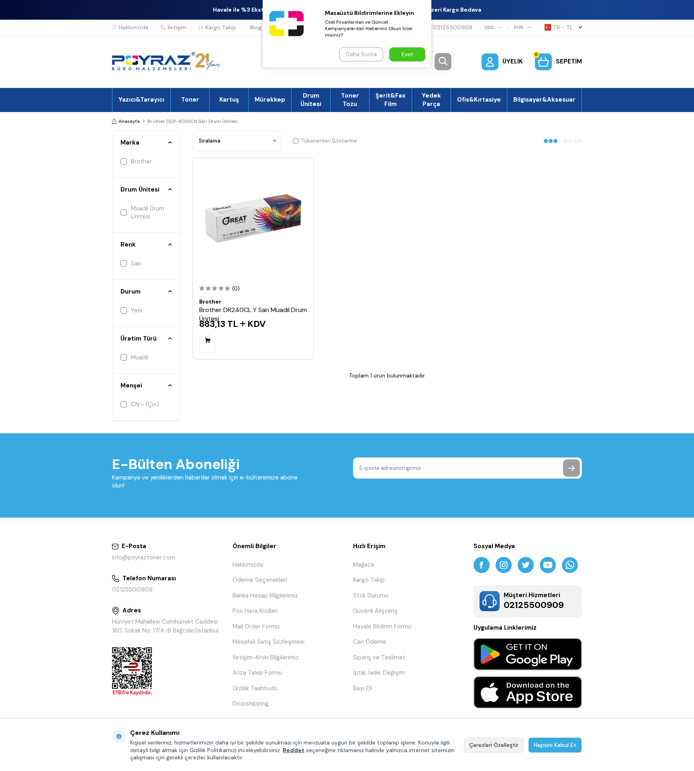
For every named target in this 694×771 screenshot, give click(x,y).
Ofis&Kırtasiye (479, 100)
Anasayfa (129, 121)
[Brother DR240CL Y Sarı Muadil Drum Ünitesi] (253, 218)
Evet (407, 54)
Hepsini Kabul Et (555, 745)
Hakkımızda (134, 27)
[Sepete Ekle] (207, 344)
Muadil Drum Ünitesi (147, 212)
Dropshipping (251, 704)
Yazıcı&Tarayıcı (141, 100)
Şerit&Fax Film (391, 100)
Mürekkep (270, 100)
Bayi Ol (362, 688)
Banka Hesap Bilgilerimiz (265, 596)
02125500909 (452, 27)
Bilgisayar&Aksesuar (544, 100)
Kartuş (229, 100)
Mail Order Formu (256, 626)
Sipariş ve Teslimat (379, 657)
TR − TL (563, 27)
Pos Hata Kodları (255, 611)
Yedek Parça (431, 100)
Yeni (136, 310)
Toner (190, 100)
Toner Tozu (350, 100)
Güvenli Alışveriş (375, 611)
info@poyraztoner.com (143, 557)
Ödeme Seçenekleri (260, 580)
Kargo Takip (220, 27)
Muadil (139, 357)
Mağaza (363, 565)
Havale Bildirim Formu (382, 626)
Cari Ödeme (369, 642)
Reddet (293, 750)
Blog (255, 27)
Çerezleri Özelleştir (493, 745)
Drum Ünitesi (310, 100)
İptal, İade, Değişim (379, 673)
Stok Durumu (370, 596)
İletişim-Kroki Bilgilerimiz (266, 657)
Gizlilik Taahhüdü (255, 688)
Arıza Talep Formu (257, 673)
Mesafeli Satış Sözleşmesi (268, 642)
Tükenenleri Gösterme (329, 140)
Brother (141, 161)
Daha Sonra (361, 54)
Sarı (136, 263)
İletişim (176, 27)
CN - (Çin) (145, 404)
